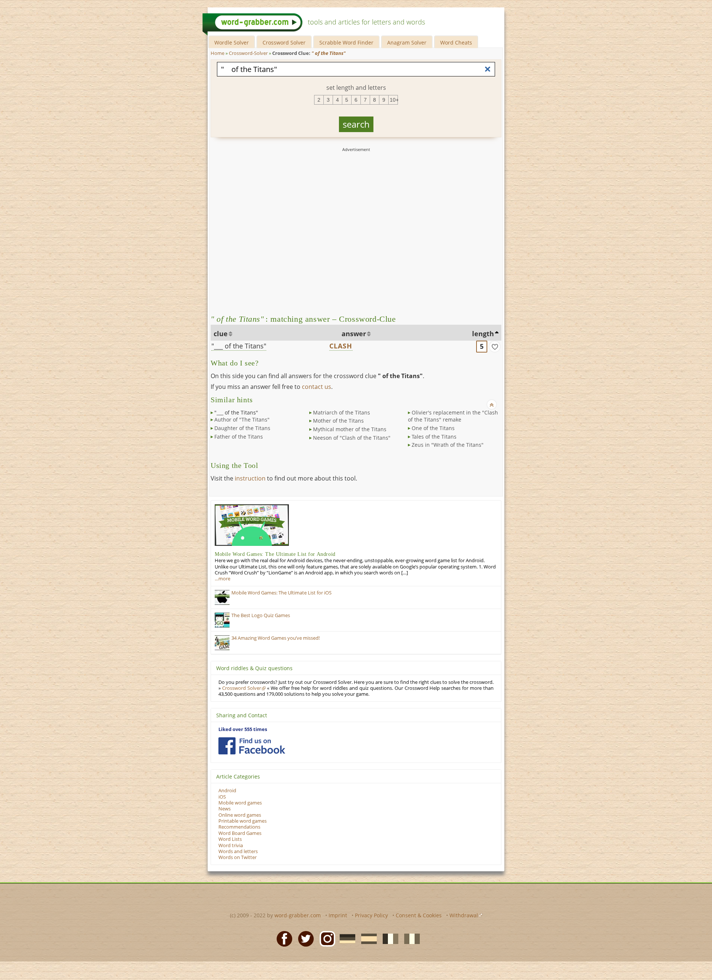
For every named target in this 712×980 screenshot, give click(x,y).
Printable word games (242, 821)
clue (221, 333)
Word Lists (230, 839)
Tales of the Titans (434, 436)
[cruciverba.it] (410, 938)
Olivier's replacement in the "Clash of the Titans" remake (453, 416)
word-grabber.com (297, 915)
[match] (495, 347)
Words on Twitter (237, 857)
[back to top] (492, 404)
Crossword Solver (284, 42)
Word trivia (230, 845)
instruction (250, 478)
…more (222, 579)
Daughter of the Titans (242, 428)
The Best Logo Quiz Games (260, 615)
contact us (316, 387)
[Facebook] (282, 938)
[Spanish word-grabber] (367, 938)
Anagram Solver (406, 42)
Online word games (239, 815)
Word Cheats (456, 42)
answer (354, 333)
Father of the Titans (238, 436)
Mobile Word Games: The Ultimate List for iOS (281, 593)
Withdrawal (463, 915)
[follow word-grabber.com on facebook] (251, 745)
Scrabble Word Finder (346, 42)
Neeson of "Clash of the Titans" (351, 437)
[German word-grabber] (345, 938)
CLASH (341, 345)
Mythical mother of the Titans (349, 429)
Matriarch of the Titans (341, 412)
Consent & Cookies (419, 915)
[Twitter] (304, 938)
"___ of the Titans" (238, 345)
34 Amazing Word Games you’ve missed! (275, 638)
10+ (394, 100)
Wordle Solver (231, 42)
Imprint (338, 915)
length (483, 333)
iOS (222, 797)
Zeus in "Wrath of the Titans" (448, 444)
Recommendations (239, 827)
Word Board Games (239, 833)
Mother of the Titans (338, 420)
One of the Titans (433, 428)
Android (227, 790)
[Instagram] (325, 938)
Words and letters (238, 851)
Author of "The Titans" (242, 419)
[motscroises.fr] (388, 938)
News (224, 809)
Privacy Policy (371, 915)
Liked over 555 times (242, 729)
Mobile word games (240, 803)
